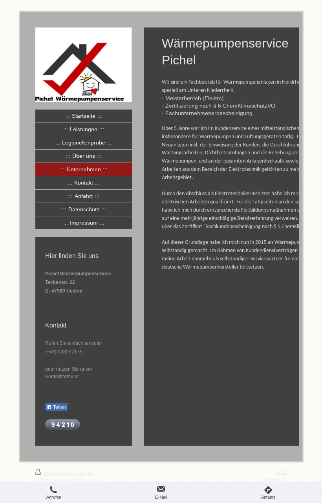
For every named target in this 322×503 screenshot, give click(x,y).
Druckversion (57, 473)
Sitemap (84, 473)
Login (280, 472)
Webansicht (274, 479)
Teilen (59, 407)
